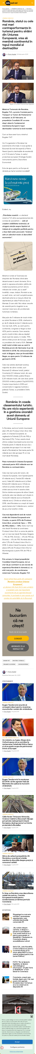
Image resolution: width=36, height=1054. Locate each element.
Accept (17, 1042)
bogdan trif (6, 660)
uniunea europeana (23, 664)
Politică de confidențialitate (16, 1051)
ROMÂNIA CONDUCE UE (18, 8)
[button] (32, 1016)
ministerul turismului (18, 660)
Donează (18, 638)
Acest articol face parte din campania (18, 579)
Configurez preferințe (17, 1047)
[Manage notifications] (2, 1047)
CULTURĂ (5, 737)
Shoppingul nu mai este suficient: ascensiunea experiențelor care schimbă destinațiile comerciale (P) (22, 918)
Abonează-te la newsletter (18, 647)
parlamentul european (9, 664)
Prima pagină (5, 8)
